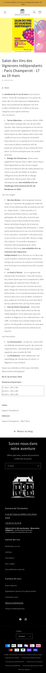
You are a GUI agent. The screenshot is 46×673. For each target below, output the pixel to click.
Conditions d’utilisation (34, 662)
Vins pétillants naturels (14, 569)
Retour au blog (25, 431)
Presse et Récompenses (15, 608)
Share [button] (6, 88)
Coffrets (8, 552)
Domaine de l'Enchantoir (17, 654)
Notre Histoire (11, 585)
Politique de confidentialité (15, 662)
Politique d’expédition (12, 665)
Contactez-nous (11, 597)
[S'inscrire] (38, 466)
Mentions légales (24, 669)
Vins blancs (9, 558)
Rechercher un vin (12, 546)
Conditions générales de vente (33, 665)
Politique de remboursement (31, 658)
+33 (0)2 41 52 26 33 (13, 523)
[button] (5, 12)
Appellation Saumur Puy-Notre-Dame (20, 591)
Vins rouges (10, 563)
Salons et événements (14, 603)
